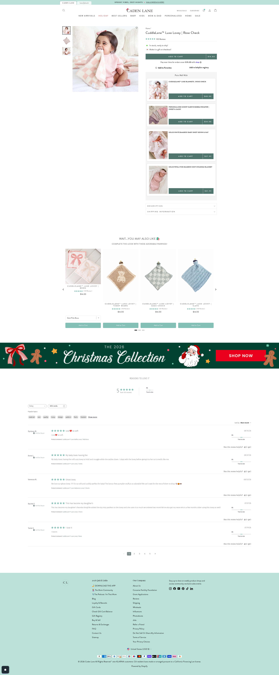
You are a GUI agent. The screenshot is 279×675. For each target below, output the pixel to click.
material (32, 417)
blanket (83, 417)
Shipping (136, 603)
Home (188, 16)
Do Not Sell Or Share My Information (148, 633)
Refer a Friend (138, 624)
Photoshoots (138, 615)
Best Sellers (119, 16)
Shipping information (161, 212)
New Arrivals (87, 16)
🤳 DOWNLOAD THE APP (103, 585)
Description (155, 206)
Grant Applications (140, 594)
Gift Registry (97, 615)
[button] (105, 28)
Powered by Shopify (139, 666)
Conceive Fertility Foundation (145, 590)
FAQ (94, 628)
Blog (94, 598)
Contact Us (96, 633)
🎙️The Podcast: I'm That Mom (104, 594)
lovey (53, 417)
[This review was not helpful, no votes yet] (249, 447)
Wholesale (182, 11)
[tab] (68, 3)
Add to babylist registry (199, 67)
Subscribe (194, 11)
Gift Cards (96, 607)
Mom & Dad (155, 16)
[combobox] (37, 406)
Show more (92, 417)
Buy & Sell (96, 620)
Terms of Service (139, 637)
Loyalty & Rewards (99, 603)
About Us (137, 585)
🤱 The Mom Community (102, 590)
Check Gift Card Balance (102, 611)
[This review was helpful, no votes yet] (245, 447)
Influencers (137, 611)
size (39, 417)
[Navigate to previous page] (124, 554)
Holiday (103, 16)
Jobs (134, 620)
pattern (68, 417)
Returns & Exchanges (100, 624)
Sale (198, 16)
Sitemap (95, 637)
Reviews (136, 598)
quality (45, 417)
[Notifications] (203, 10)
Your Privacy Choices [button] (141, 641)
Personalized (173, 16)
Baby (133, 16)
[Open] (5, 669)
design (60, 417)
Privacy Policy (138, 628)
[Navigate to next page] (155, 554)
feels (76, 417)
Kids (142, 16)
